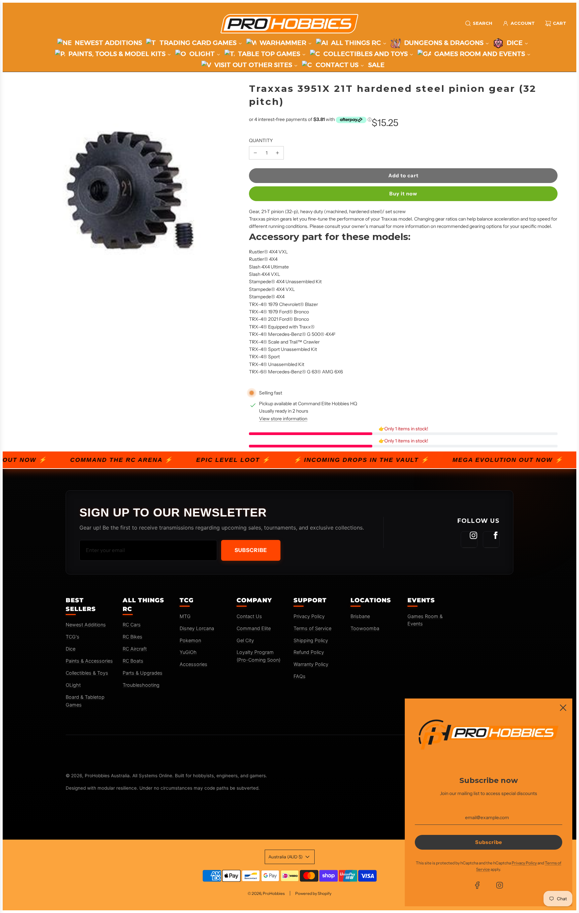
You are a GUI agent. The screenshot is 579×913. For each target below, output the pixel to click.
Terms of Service (312, 628)
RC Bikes (132, 637)
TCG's (72, 637)
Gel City (245, 640)
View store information (283, 419)
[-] (255, 152)
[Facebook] (491, 539)
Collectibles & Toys (87, 673)
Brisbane (360, 616)
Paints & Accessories (89, 661)
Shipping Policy (311, 640)
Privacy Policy (309, 616)
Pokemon (190, 640)
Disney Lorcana (197, 628)
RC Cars (132, 624)
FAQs (300, 676)
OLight (73, 685)
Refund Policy (309, 652)
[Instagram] (469, 539)
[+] (277, 152)
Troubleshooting (141, 685)
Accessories (193, 664)
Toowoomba (364, 628)
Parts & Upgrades (143, 673)
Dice (70, 649)
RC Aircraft (135, 649)
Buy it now (403, 193)
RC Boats (133, 661)
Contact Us (249, 616)
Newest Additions (86, 624)
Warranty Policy (311, 664)
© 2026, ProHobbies (266, 893)
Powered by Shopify (313, 893)
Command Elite (254, 628)
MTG (185, 616)
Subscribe (251, 550)
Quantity (261, 140)
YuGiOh (188, 652)
